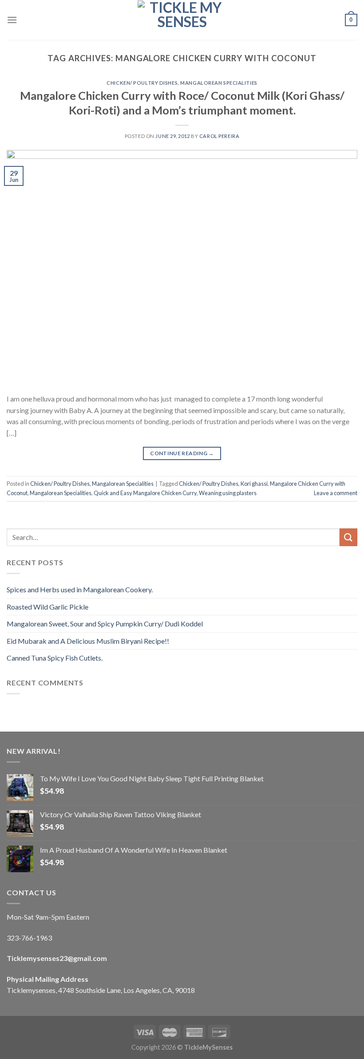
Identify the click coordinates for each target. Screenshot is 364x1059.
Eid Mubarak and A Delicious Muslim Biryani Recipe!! (88, 641)
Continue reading (182, 453)
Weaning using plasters (228, 492)
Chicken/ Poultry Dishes (142, 83)
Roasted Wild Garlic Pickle (47, 606)
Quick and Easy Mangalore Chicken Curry (145, 492)
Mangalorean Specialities (218, 83)
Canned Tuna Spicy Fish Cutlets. (55, 658)
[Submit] (348, 537)
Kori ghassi (254, 483)
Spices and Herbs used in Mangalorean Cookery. (80, 589)
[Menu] (12, 20)
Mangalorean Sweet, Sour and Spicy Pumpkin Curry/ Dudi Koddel (105, 623)
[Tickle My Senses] (182, 19)
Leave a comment (335, 492)
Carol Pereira (219, 136)
